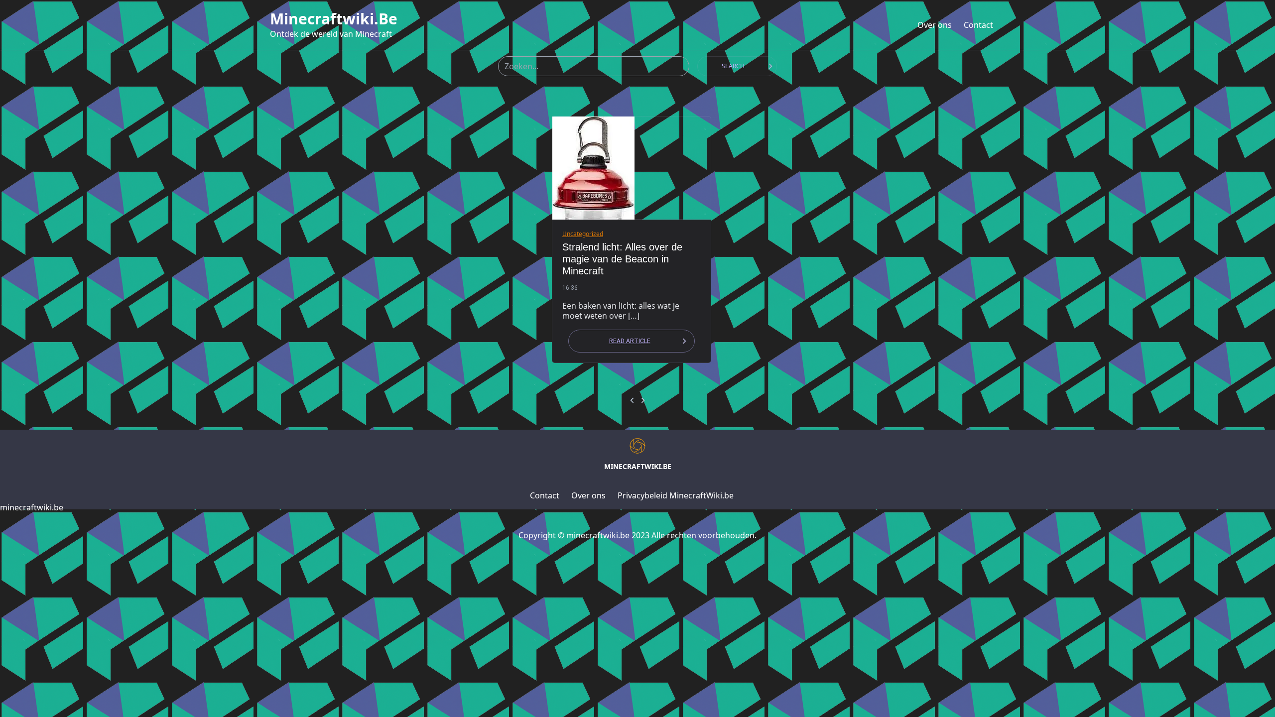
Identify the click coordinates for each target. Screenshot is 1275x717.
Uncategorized (582, 234)
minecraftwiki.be (333, 19)
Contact (978, 24)
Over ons (934, 24)
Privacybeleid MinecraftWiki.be (676, 495)
